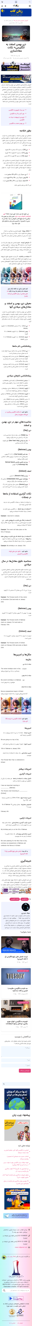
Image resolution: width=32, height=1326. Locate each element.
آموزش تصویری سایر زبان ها (21, 21)
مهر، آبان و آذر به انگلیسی (17, 114)
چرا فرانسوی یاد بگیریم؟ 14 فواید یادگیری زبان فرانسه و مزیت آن (17, 1170)
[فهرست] (30, 6)
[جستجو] (29, 2)
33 (17, 962)
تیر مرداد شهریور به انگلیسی (16, 110)
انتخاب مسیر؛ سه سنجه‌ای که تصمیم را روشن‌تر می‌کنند (18, 1157)
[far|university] (5, 6)
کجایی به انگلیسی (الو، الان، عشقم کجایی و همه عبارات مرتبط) (16, 1151)
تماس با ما (12, 1323)
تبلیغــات (20, 1323)
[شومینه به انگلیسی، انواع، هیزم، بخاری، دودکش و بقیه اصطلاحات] (16, 1009)
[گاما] (16, 71)
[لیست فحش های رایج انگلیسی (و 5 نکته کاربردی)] (16, 944)
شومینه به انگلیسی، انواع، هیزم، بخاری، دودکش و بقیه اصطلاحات (17, 1022)
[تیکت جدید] (4, 1257)
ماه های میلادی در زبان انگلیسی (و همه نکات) (17, 293)
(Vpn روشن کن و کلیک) (9, 1256)
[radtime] (16, 894)
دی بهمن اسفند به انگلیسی (16, 123)
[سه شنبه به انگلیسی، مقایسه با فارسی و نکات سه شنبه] (16, 976)
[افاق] (16, 82)
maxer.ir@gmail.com (21, 1247)
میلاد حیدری (25, 913)
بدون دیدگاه (6, 58)
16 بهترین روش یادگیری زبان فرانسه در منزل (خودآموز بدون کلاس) (16, 1182)
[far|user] (16, 2)
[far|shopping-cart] (2, 2)
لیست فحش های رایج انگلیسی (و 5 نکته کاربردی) (16, 957)
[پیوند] (16, 6)
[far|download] (2, 6)
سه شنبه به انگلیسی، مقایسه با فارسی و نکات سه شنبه (18, 989)
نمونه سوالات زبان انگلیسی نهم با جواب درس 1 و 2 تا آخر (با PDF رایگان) (16, 1163)
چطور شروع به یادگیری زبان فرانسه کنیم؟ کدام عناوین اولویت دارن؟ (16, 1176)
